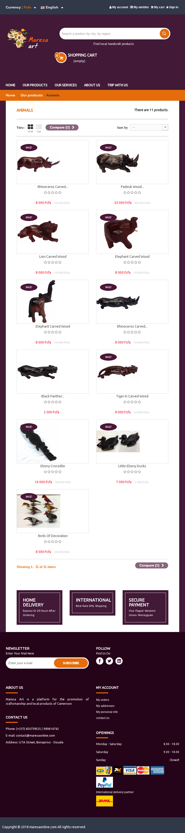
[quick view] (80, 152)
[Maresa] (25, 38)
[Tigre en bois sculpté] (104, 361)
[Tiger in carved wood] (132, 371)
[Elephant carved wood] (132, 232)
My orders (102, 700)
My (107, 687)
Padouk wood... (132, 187)
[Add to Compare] (80, 174)
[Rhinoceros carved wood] (53, 162)
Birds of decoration (53, 536)
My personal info (107, 712)
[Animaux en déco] (24, 151)
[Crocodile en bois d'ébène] (24, 430)
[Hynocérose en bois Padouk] (104, 151)
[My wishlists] (80, 163)
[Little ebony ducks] (132, 441)
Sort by (122, 127)
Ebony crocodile (52, 466)
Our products (32, 95)
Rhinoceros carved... (53, 187)
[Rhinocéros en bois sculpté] (104, 291)
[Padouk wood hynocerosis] (132, 162)
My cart (159, 7)
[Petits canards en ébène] (104, 430)
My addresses (105, 706)
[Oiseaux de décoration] (24, 500)
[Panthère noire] (24, 361)
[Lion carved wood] (53, 232)
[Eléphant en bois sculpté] (104, 221)
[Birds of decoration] (53, 511)
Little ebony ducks (132, 466)
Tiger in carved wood (132, 396)
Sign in (173, 7)
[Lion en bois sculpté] (24, 221)
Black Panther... (52, 396)
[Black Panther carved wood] (53, 371)
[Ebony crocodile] (53, 441)
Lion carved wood (52, 257)
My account (120, 7)
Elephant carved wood (132, 257)
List (39, 131)
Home (11, 95)
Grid (30, 131)
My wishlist (141, 7)
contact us (102, 718)
